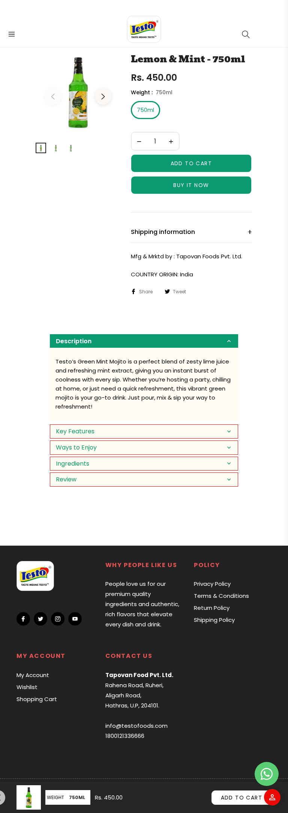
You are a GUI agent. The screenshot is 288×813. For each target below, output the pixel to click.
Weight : (151, 92)
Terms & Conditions (221, 596)
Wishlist (27, 687)
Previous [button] (53, 96)
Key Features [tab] (75, 431)
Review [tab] (66, 479)
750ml (145, 110)
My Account (32, 675)
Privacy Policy (212, 584)
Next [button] (103, 96)
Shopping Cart (36, 699)
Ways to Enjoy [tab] (76, 447)
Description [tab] (74, 341)
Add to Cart (241, 797)
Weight (55, 797)
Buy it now (191, 185)
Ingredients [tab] (72, 463)
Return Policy (212, 608)
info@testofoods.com (136, 726)
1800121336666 (124, 736)
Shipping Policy (214, 620)
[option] (78, 92)
